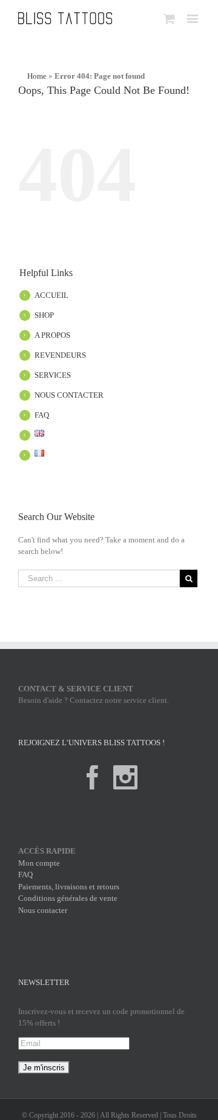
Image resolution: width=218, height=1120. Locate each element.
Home (37, 76)
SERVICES (53, 375)
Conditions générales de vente (67, 898)
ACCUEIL (51, 295)
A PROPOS (52, 335)
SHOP (44, 315)
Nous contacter (42, 910)
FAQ (42, 415)
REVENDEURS (60, 355)
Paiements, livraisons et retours (68, 886)
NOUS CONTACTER (69, 395)
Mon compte (39, 863)
